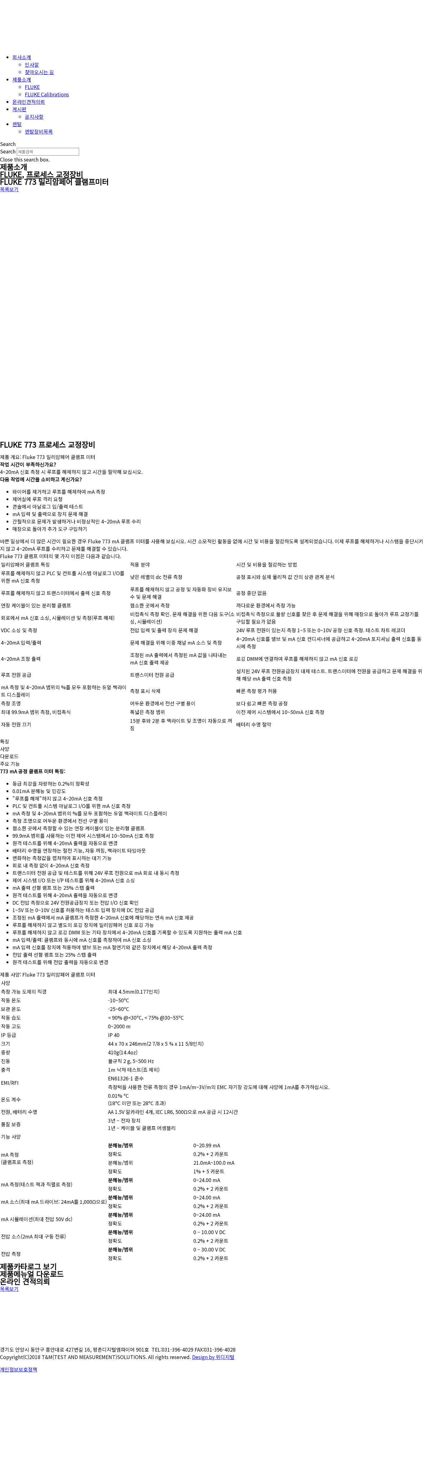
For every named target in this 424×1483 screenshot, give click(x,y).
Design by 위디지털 (213, 1357)
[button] (212, 144)
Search (8, 151)
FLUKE (11, 174)
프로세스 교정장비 (54, 174)
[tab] (212, 741)
